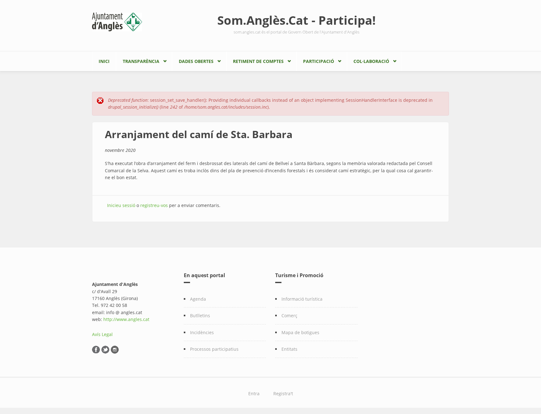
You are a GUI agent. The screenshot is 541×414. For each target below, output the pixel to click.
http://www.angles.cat (126, 319)
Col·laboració (371, 61)
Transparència (141, 61)
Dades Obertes (196, 61)
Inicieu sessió (121, 205)
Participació (318, 61)
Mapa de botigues (300, 332)
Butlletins (200, 315)
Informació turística (301, 299)
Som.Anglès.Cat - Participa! (296, 20)
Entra (254, 393)
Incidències (202, 332)
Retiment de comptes (258, 61)
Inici (104, 61)
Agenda (198, 299)
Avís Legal (102, 334)
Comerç (289, 315)
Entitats (289, 349)
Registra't (283, 393)
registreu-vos (154, 205)
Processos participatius (214, 349)
